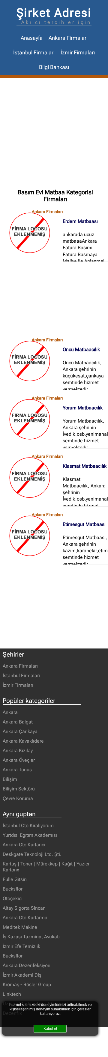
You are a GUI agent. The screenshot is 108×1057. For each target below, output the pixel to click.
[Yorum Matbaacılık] (33, 419)
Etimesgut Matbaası (84, 524)
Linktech (12, 994)
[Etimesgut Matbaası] (33, 536)
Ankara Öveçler (19, 760)
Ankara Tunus (17, 770)
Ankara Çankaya (20, 731)
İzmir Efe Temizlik (21, 946)
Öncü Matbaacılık (81, 349)
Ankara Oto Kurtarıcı (24, 845)
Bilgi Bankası (54, 67)
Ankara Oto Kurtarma (25, 917)
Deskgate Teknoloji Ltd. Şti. (32, 854)
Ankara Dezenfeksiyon (26, 965)
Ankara (10, 712)
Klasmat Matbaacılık (84, 466)
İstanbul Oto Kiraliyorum (28, 825)
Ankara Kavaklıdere (23, 741)
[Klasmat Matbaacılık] (33, 477)
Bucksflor (12, 889)
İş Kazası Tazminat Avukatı (31, 937)
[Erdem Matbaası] (33, 233)
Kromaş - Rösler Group (27, 984)
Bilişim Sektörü (19, 789)
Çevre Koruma (18, 798)
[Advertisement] (54, 135)
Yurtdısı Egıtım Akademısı (30, 835)
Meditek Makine (20, 927)
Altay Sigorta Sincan (24, 908)
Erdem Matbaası (80, 221)
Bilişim (10, 779)
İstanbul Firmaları (34, 53)
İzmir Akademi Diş (22, 975)
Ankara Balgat (18, 722)
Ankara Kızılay (18, 750)
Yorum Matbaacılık (83, 408)
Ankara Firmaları (68, 38)
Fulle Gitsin (15, 879)
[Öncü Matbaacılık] (33, 361)
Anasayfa (32, 38)
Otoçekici (12, 898)
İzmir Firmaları (78, 53)
